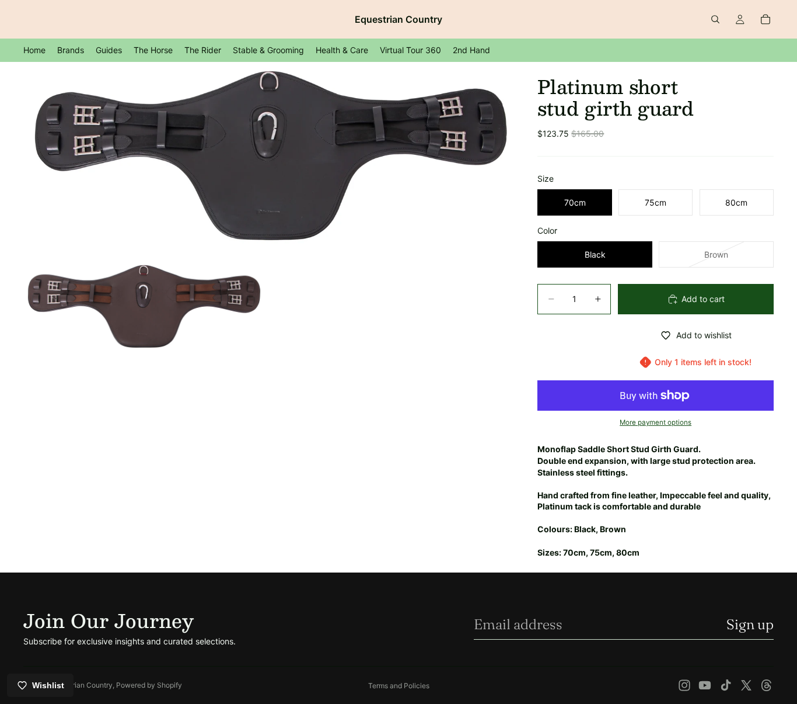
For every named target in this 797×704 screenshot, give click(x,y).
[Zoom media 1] (266, 158)
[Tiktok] (726, 685)
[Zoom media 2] (143, 305)
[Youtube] (705, 685)
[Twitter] (746, 685)
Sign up (750, 624)
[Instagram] (684, 685)
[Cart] (765, 19)
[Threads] (767, 685)
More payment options (655, 422)
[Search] (715, 19)
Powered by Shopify (149, 685)
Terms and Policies (398, 685)
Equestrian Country (81, 685)
